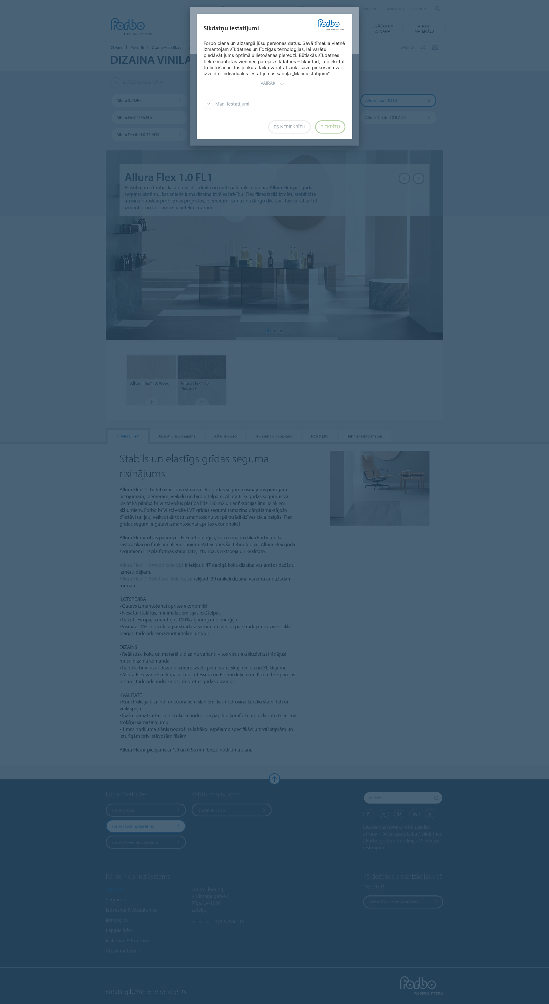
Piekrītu (330, 127)
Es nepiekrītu (289, 127)
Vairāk (268, 83)
